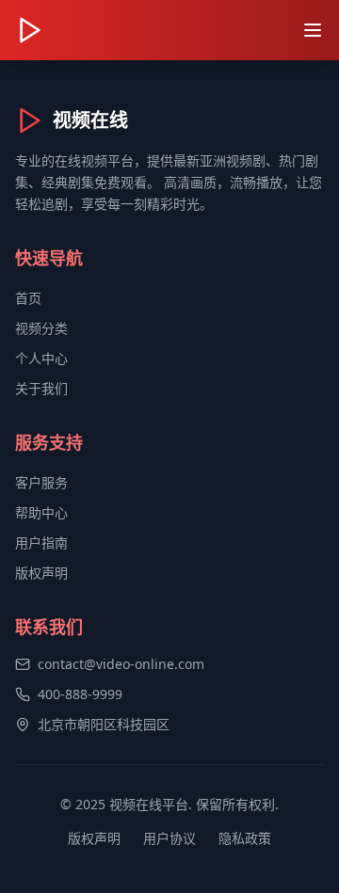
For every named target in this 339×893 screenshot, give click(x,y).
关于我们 (41, 388)
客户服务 (41, 482)
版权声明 (41, 573)
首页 (28, 298)
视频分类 (41, 328)
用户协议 (169, 838)
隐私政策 (244, 838)
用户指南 (41, 542)
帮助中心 (41, 512)
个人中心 (41, 358)
